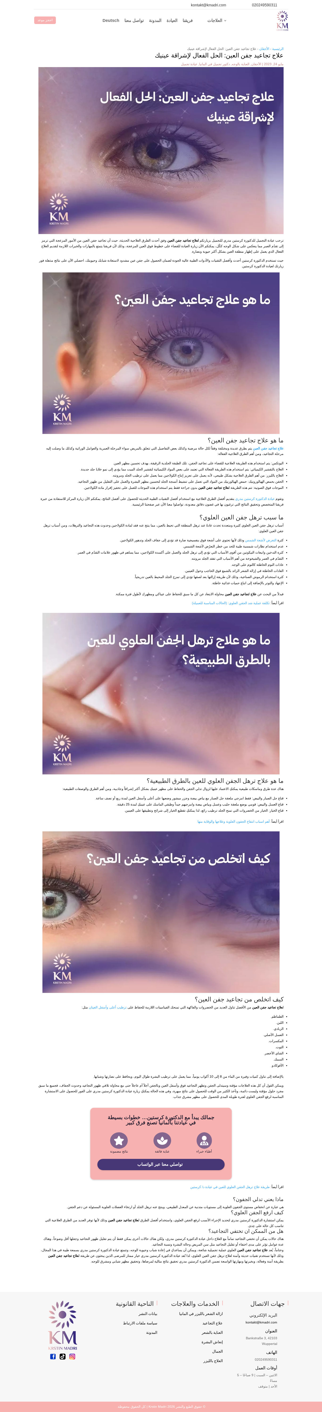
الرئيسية (278, 49)
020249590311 (264, 5)
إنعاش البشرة (212, 1342)
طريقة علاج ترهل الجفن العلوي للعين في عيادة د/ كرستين (230, 1187)
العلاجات (214, 20)
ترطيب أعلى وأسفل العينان (108, 1007)
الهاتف (271, 1352)
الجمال (217, 1351)
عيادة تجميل (189, 64)
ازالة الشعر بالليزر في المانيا (201, 1314)
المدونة (155, 20)
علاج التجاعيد (212, 1323)
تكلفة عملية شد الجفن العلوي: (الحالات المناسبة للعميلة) (231, 603)
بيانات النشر (148, 1314)
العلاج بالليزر (213, 1361)
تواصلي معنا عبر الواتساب (160, 1164)
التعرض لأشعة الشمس (261, 540)
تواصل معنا (134, 20)
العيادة (172, 20)
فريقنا (188, 20)
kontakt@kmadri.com (208, 5)
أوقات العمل (266, 1368)
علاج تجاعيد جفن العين (268, 448)
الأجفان (264, 49)
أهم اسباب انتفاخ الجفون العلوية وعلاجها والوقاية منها (234, 821)
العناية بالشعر (212, 1333)
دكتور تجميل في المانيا (214, 64)
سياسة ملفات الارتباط (140, 1323)
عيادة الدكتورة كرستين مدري (255, 499)
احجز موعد (45, 20)
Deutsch (111, 20)
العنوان (271, 1331)
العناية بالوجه (240, 64)
